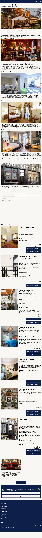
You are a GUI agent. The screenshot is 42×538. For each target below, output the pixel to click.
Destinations (3, 508)
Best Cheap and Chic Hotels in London (10, 471)
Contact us (3, 518)
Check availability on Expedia (33, 251)
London (2, 30)
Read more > (3, 477)
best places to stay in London (20, 193)
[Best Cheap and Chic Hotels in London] (11, 464)
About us (3, 512)
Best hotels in (3, 510)
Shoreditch (29, 31)
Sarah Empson (8, 200)
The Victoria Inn (5, 158)
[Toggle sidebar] (40, 1)
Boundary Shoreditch (17, 62)
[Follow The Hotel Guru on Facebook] (37, 525)
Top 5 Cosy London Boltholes (8, 196)
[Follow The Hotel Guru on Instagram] (38, 525)
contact (4, 198)
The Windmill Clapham (24, 153)
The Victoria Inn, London (27, 327)
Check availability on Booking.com (33, 248)
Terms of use (3, 517)
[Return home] (4, 1)
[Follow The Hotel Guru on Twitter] (35, 525)
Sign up (21, 496)
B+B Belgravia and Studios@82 (7, 95)
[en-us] (2, 522)
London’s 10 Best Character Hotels (21, 195)
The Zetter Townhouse (10, 66)
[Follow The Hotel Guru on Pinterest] (40, 525)
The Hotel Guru (4, 506)
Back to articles (21, 482)
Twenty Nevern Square (24, 124)
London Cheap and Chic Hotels (34, 195)
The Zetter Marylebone (26, 389)
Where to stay (4, 511)
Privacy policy (3, 514)
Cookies (2, 515)
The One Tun (4, 186)
